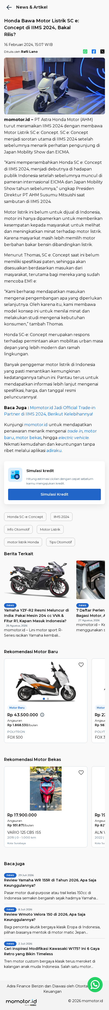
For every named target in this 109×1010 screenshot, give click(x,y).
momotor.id (36, 424)
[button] (25, 516)
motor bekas (28, 437)
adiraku (54, 450)
